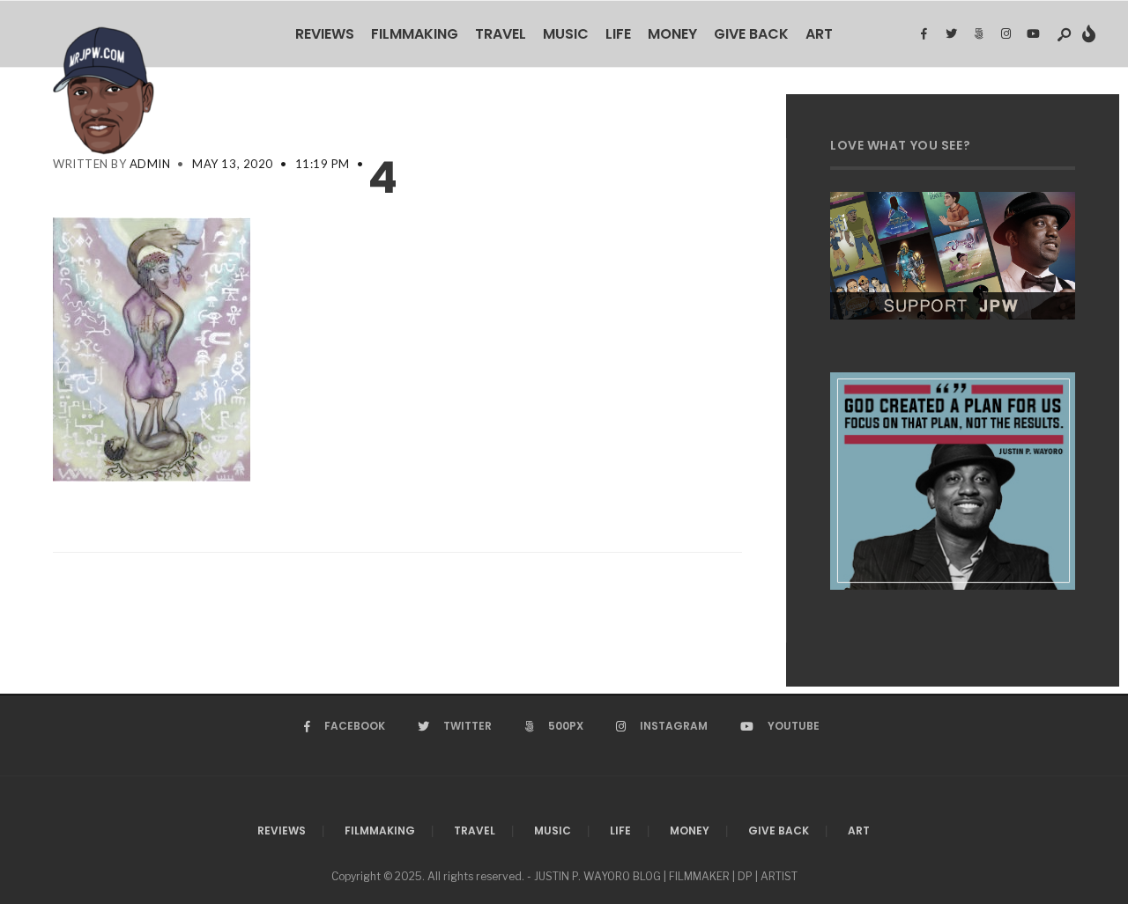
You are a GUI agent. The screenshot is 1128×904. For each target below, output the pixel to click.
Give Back (751, 34)
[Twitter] (951, 34)
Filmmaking (414, 34)
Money (672, 34)
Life (618, 34)
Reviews (324, 34)
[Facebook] (923, 34)
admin (150, 164)
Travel (500, 34)
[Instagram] (1005, 34)
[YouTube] (1032, 34)
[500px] (978, 34)
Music (566, 34)
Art (819, 34)
